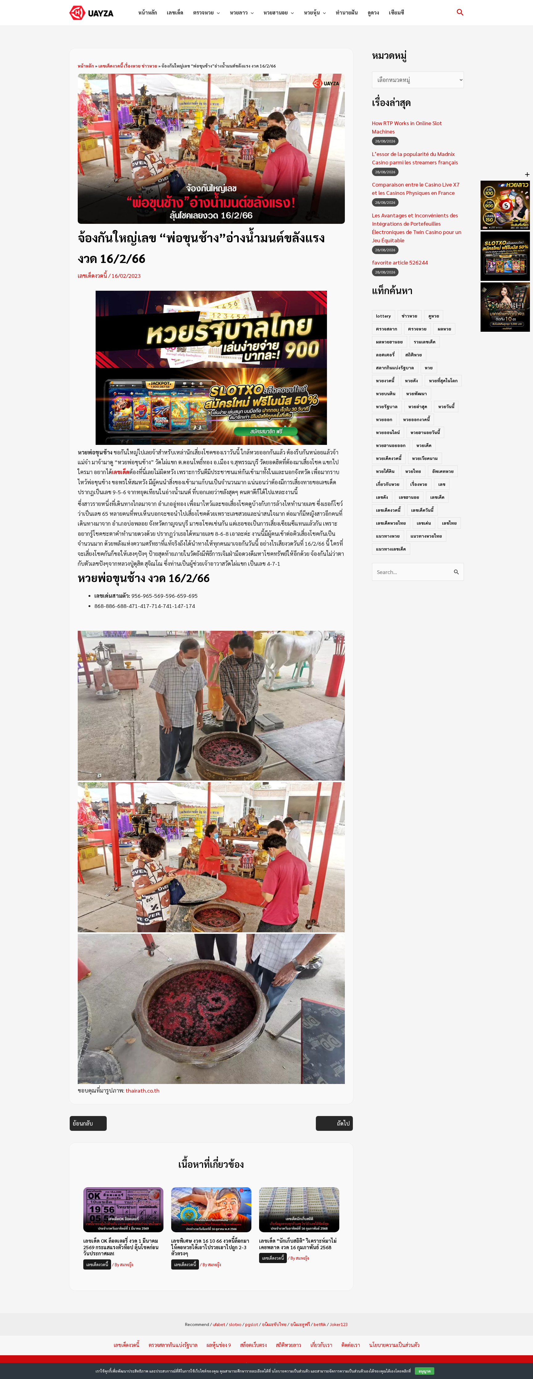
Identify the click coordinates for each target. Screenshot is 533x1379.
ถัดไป (343, 1123)
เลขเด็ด (175, 12)
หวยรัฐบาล (387, 406)
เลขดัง (382, 497)
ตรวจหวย (203, 12)
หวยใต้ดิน (385, 471)
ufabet (219, 1324)
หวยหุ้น (312, 12)
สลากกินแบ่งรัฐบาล (395, 367)
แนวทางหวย (388, 536)
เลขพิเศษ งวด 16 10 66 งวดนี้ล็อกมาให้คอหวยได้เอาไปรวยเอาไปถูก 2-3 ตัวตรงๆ (210, 1247)
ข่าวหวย (409, 315)
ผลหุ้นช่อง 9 (219, 1345)
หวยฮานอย (275, 12)
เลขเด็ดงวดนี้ (92, 275)
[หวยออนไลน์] (211, 328)
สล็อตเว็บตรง (253, 1345)
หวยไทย (413, 471)
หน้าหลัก (147, 12)
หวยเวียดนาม (425, 458)
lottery (383, 315)
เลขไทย (449, 523)
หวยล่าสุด (417, 406)
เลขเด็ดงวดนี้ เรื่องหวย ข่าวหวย (127, 65)
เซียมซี (396, 12)
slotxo (235, 1324)
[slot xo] (211, 405)
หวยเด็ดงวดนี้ (388, 458)
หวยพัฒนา (416, 393)
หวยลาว (239, 12)
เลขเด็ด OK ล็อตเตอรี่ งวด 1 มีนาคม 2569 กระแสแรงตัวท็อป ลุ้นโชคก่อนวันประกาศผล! (121, 1247)
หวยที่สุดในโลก (443, 380)
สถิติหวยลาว (288, 1345)
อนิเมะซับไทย (274, 1324)
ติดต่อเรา (350, 1345)
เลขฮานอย (409, 497)
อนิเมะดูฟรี (300, 1324)
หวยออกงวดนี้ (416, 419)
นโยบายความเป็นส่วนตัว (394, 1345)
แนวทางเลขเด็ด (391, 549)
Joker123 (339, 1324)
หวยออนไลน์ (388, 432)
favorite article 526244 (400, 262)
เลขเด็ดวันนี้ (422, 510)
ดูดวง (373, 12)
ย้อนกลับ (83, 1123)
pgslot (251, 1324)
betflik (320, 1324)
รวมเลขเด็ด (425, 341)
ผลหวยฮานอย (389, 341)
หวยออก (384, 419)
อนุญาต (425, 1371)
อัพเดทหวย (443, 471)
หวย (429, 367)
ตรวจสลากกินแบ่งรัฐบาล (173, 1345)
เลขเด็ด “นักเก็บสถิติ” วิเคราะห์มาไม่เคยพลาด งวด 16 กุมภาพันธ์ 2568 (298, 1243)
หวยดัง (411, 380)
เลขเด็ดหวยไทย (391, 523)
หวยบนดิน (385, 393)
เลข (441, 484)
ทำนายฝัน (347, 12)
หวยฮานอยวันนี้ (425, 432)
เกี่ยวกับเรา (321, 1345)
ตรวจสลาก (386, 328)
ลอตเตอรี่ (385, 354)
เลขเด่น (424, 523)
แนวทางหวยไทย (426, 536)
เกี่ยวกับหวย (387, 484)
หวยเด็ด (424, 445)
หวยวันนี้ (446, 406)
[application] (217, 12)
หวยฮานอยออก (391, 445)
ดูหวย (433, 315)
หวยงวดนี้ (385, 380)
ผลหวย (444, 328)
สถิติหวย (413, 354)
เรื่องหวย (418, 484)
